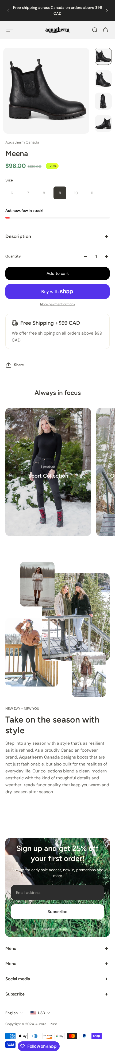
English (11, 1012)
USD (41, 1012)
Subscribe (57, 911)
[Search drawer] (94, 30)
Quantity (13, 256)
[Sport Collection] (48, 472)
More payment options (57, 304)
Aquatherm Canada (22, 142)
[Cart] (105, 30)
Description (18, 236)
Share (19, 365)
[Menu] (9, 30)
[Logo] (57, 30)
